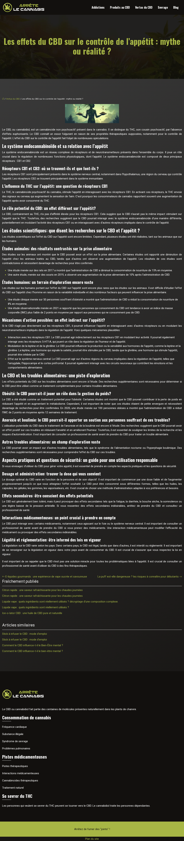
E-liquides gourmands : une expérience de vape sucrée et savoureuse (46, 576)
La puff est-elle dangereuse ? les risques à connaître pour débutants (138, 576)
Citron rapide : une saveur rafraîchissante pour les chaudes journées (42, 590)
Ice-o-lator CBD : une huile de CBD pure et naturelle (32, 613)
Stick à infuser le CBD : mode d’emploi (24, 633)
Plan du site (92, 838)
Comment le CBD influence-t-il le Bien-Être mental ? (32, 645)
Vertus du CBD (143, 7)
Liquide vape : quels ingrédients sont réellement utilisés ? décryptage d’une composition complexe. (60, 601)
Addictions (98, 7)
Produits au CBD (120, 7)
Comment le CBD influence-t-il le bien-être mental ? (32, 651)
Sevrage (163, 7)
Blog (176, 7)
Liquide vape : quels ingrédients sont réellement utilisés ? (35, 607)
